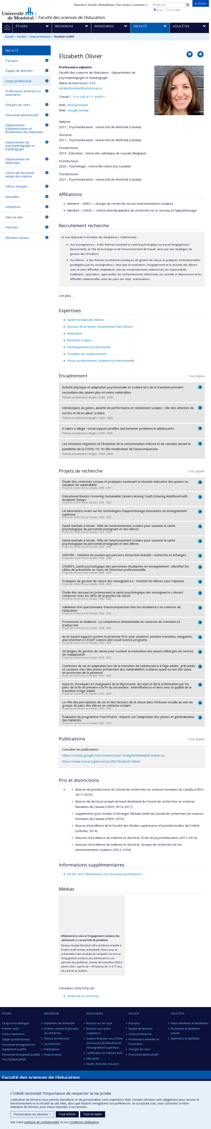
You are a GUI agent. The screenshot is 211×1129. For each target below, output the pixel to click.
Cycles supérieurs (13, 1034)
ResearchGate (78, 105)
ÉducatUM (93, 1058)
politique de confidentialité (41, 1122)
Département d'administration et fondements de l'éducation (24, 128)
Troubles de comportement (87, 354)
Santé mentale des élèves (85, 320)
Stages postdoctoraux (16, 1039)
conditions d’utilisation (84, 1122)
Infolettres (13, 207)
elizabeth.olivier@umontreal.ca (80, 88)
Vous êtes (178, 1013)
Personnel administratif (21, 115)
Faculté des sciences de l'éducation (71, 17)
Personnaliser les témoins (32, 1114)
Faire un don (14, 217)
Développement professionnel (88, 347)
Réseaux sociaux (17, 237)
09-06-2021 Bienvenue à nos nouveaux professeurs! (104, 874)
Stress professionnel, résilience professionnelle (100, 360)
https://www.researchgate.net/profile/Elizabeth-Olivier (101, 761)
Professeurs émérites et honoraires (23, 93)
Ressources (95, 1013)
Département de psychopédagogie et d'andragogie (20, 145)
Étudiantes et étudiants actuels (185, 1031)
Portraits (11, 227)
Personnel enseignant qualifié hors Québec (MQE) (21, 1057)
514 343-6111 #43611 (89, 97)
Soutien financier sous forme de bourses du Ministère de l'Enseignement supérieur (105, 1043)
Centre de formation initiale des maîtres (19, 174)
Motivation (74, 333)
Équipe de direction (19, 71)
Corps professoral (39, 36)
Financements (53, 1054)
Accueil (9, 36)
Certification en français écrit (104, 1053)
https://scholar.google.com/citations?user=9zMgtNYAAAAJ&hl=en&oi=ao (113, 755)
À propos (11, 60)
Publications (52, 1049)
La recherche (52, 1044)
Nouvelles (12, 197)
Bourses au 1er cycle (100, 1023)
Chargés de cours (17, 105)
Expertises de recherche (59, 1023)
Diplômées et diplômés (185, 1038)
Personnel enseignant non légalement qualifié (18, 1047)
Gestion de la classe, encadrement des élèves (100, 326)
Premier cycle (10, 1028)
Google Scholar (78, 110)
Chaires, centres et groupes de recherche (61, 1031)
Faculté (21, 36)
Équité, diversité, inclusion (103, 1064)
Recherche (51, 1013)
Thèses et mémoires (57, 1038)
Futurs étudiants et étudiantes (190, 1023)
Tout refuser (67, 1114)
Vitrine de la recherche (83, 996)
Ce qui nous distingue (15, 1023)
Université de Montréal (18, 13)
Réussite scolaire (79, 340)
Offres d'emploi (16, 186)
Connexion (138, 5)
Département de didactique (17, 161)
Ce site (159, 10)
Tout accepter (92, 1114)
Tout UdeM (174, 10)
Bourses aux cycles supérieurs (99, 1031)
